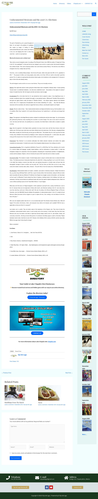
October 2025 (86, 111)
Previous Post (6, 373)
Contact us (85, 53)
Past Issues (85, 152)
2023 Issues (85, 143)
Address (72, 477)
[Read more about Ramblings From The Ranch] (15, 393)
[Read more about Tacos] (49, 393)
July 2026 (84, 86)
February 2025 (86, 135)
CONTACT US (88, 3)
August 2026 (85, 83)
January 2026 (86, 102)
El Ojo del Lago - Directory (37, 297)
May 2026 (85, 91)
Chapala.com (77, 3)
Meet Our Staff (86, 50)
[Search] (94, 14)
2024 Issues (85, 141)
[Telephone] (8, 478)
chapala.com (52, 341)
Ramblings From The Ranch (14, 402)
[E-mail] (37, 478)
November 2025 (86, 108)
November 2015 (25, 22)
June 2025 (85, 124)
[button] (81, 3)
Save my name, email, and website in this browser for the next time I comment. (34, 453)
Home (55, 3)
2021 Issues (85, 149)
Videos (69, 3)
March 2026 (85, 97)
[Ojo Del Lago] (14, 356)
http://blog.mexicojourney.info (18, 35)
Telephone (15, 477)
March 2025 (85, 132)
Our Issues (85, 58)
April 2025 (85, 130)
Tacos (40, 402)
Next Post (69, 373)
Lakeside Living (86, 34)
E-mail (43, 477)
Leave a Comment (15, 22)
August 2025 (85, 119)
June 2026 (85, 88)
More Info (85, 56)
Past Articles (85, 42)
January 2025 (86, 138)
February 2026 (86, 100)
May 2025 (85, 127)
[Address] (66, 478)
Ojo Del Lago (22, 355)
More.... (84, 434)
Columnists (85, 39)
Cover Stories (86, 37)
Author (11, 351)
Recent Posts (18, 351)
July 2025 (84, 121)
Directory (62, 3)
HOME (84, 31)
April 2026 (85, 94)
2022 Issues (85, 146)
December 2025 (86, 105)
